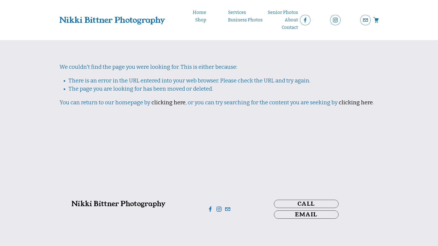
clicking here (168, 102)
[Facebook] (305, 20)
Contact (290, 27)
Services (237, 12)
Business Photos (245, 20)
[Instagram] (335, 20)
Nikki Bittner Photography (112, 20)
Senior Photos (283, 12)
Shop (200, 20)
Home (199, 12)
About (291, 20)
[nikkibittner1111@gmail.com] (365, 20)
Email (306, 214)
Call (306, 204)
